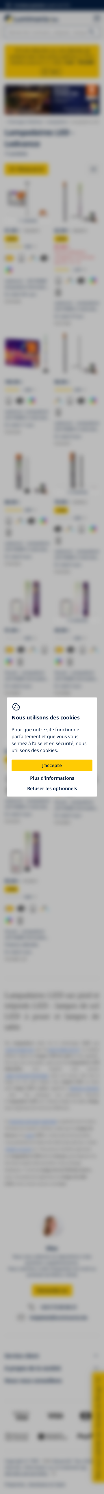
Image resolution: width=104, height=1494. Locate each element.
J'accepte (52, 765)
